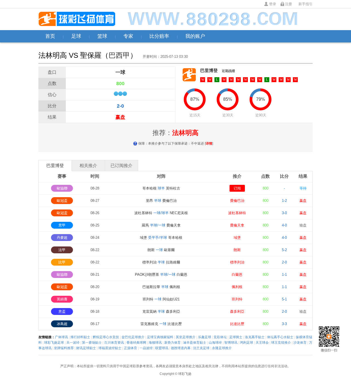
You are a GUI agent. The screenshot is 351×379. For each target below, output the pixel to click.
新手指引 (305, 4)
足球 (76, 36)
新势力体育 (172, 342)
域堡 (237, 238)
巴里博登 (209, 70)
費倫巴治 (237, 201)
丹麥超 (62, 238)
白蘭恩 (237, 274)
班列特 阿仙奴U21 (161, 299)
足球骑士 (235, 337)
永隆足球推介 (222, 348)
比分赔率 (159, 36)
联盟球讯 (161, 348)
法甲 (62, 250)
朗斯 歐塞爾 (161, 250)
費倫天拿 (237, 225)
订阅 (237, 188)
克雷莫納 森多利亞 (161, 311)
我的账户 (195, 36)
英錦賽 (62, 299)
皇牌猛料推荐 (64, 348)
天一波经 (73, 342)
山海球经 (215, 342)
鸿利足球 (246, 342)
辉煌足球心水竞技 (106, 337)
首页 (50, 36)
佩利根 (237, 287)
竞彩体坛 (220, 337)
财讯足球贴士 (86, 348)
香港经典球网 (136, 342)
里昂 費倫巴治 (161, 201)
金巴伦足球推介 (133, 337)
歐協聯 (62, 188)
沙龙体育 (300, 342)
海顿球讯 (155, 342)
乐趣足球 (204, 337)
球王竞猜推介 (281, 342)
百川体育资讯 (114, 342)
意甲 (62, 225)
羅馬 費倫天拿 (161, 225)
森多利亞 (237, 311)
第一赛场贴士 (92, 342)
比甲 (62, 262)
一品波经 (146, 348)
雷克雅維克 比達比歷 (161, 324)
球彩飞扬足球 (54, 342)
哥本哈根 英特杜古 (161, 188)
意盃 (62, 311)
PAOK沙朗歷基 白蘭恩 (161, 274)
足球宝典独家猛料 (160, 337)
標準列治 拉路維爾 (161, 262)
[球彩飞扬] (76, 19)
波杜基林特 (237, 213)
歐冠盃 (62, 201)
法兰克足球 (201, 348)
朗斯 (237, 250)
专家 (128, 36)
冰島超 (62, 324)
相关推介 (88, 165)
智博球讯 (230, 342)
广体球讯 (61, 337)
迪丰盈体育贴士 (194, 342)
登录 (272, 4)
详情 (209, 143)
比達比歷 (237, 324)
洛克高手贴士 (255, 337)
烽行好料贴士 (80, 337)
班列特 (237, 299)
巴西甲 (119, 55)
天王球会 (262, 342)
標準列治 (237, 262)
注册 (288, 4)
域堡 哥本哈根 (161, 238)
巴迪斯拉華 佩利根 (161, 287)
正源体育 (130, 348)
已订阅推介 (121, 165)
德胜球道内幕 (181, 348)
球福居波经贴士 (109, 348)
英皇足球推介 (186, 337)
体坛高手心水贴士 (280, 337)
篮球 (102, 36)
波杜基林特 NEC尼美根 (161, 213)
